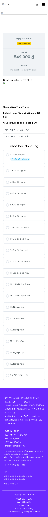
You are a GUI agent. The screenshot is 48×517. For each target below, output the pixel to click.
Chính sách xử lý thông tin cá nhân (24, 512)
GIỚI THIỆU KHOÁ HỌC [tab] (17, 130)
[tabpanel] (24, 109)
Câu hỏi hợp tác (24, 502)
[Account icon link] (37, 4)
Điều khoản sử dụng (24, 508)
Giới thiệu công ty (24, 499)
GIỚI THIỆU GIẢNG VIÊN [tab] (17, 136)
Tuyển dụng (24, 505)
